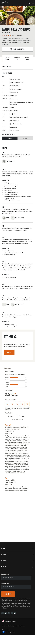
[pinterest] (12, 613)
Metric (25, 138)
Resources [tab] (4, 561)
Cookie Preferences (6, 629)
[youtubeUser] (15, 613)
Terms (28, 606)
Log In (9, 352)
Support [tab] (3, 548)
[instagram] (8, 613)
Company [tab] (3, 555)
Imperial (10, 138)
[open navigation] (33, 3)
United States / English (10, 621)
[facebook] (5, 613)
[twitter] (2, 613)
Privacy (5, 607)
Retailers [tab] (3, 567)
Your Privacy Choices (10, 632)
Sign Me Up (8, 594)
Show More (5, 44)
